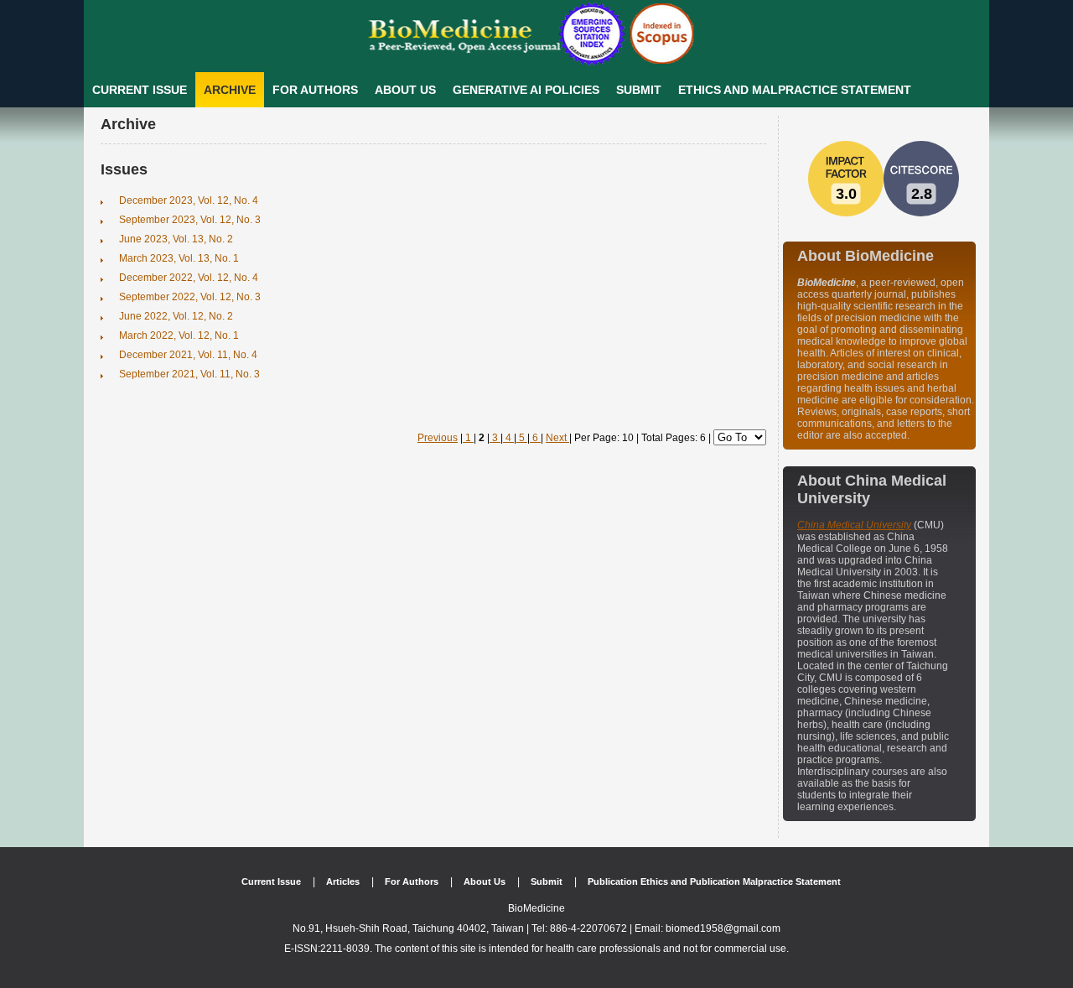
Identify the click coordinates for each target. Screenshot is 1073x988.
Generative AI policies (526, 89)
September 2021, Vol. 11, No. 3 (189, 374)
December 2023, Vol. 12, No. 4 (188, 200)
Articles (343, 881)
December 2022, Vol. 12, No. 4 (188, 277)
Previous (437, 438)
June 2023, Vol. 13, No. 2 (176, 239)
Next (557, 438)
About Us (405, 89)
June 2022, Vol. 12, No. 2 (176, 316)
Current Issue (139, 89)
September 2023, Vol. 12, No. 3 (190, 220)
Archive (230, 89)
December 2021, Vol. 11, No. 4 (188, 355)
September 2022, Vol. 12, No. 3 (190, 297)
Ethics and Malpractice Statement (794, 89)
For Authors (315, 89)
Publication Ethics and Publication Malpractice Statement (714, 881)
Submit (638, 89)
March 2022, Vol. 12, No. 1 (179, 335)
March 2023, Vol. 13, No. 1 (179, 258)
